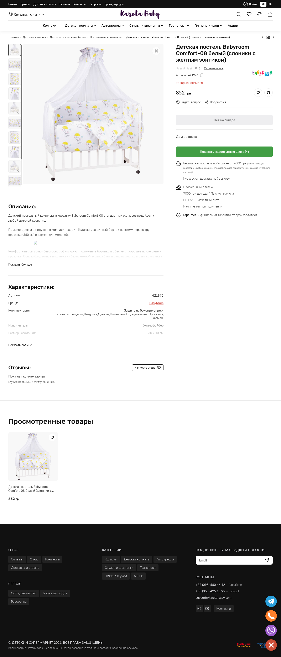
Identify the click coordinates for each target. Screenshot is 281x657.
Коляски (111, 559)
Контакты (223, 608)
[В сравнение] (268, 92)
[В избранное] (258, 92)
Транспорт (148, 567)
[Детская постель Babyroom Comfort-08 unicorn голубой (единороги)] (263, 37)
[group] (93, 114)
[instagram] (199, 608)
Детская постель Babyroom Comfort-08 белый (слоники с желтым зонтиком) (29, 489)
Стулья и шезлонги (119, 567)
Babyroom (156, 303)
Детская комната (137, 559)
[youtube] (207, 608)
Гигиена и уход (116, 576)
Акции (138, 576)
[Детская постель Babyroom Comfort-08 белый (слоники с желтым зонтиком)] (33, 456)
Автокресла (165, 559)
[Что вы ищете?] (238, 14)
